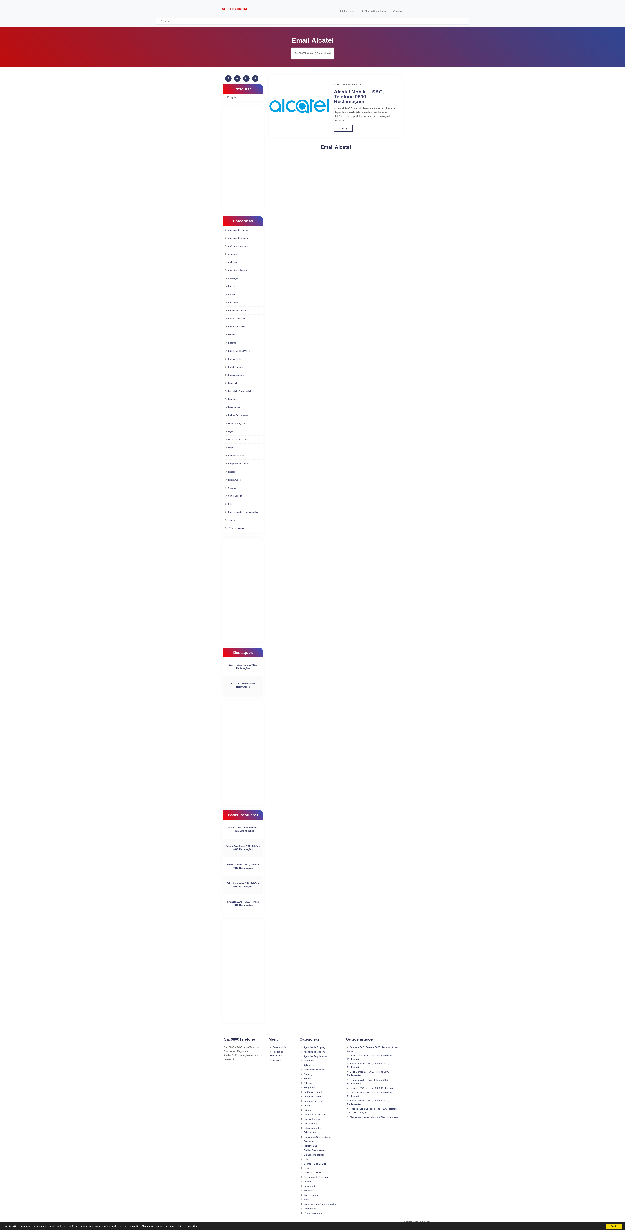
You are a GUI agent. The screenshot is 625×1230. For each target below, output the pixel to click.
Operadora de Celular (238, 439)
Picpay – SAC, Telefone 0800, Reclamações (372, 1088)
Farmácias (233, 399)
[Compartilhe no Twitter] (237, 78)
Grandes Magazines (237, 423)
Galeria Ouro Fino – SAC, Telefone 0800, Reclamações (243, 848)
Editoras (232, 343)
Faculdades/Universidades (240, 391)
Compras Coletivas (237, 326)
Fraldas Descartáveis (238, 415)
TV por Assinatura (236, 528)
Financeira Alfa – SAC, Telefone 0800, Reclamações (243, 903)
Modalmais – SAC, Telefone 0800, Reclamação (374, 1117)
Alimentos (233, 254)
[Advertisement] (242, 158)
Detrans (232, 334)
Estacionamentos (236, 375)
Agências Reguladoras (238, 246)
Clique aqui (147, 1226)
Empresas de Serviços (239, 351)
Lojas (230, 431)
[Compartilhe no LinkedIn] (246, 78)
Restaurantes (234, 480)
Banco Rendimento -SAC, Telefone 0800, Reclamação (369, 1094)
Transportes (233, 520)
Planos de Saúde (236, 455)
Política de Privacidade (276, 1053)
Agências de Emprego (238, 230)
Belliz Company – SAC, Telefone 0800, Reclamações (243, 885)
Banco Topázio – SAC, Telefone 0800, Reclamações (243, 866)
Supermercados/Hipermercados (243, 512)
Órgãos (231, 447)
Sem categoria (235, 496)
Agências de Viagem (238, 238)
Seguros (232, 488)
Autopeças (233, 278)
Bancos (231, 286)
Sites (230, 504)
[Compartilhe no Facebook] (228, 78)
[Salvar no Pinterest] (255, 78)
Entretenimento (235, 367)
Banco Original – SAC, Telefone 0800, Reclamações (368, 1102)
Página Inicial (279, 1047)
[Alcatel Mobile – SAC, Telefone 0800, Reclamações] (299, 106)
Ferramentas (234, 407)
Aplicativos (233, 262)
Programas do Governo (239, 463)
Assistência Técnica (237, 270)
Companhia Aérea (236, 318)
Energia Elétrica (235, 359)
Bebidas (232, 294)
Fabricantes (233, 383)
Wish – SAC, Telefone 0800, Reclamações (243, 667)
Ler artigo (343, 128)
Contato (277, 1060)
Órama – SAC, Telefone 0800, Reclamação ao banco (242, 829)
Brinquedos (233, 302)
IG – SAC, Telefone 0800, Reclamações (243, 685)
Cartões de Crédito (237, 310)
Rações (231, 472)
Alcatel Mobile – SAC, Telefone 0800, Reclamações (359, 96)
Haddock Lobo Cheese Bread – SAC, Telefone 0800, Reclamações (372, 1110)
